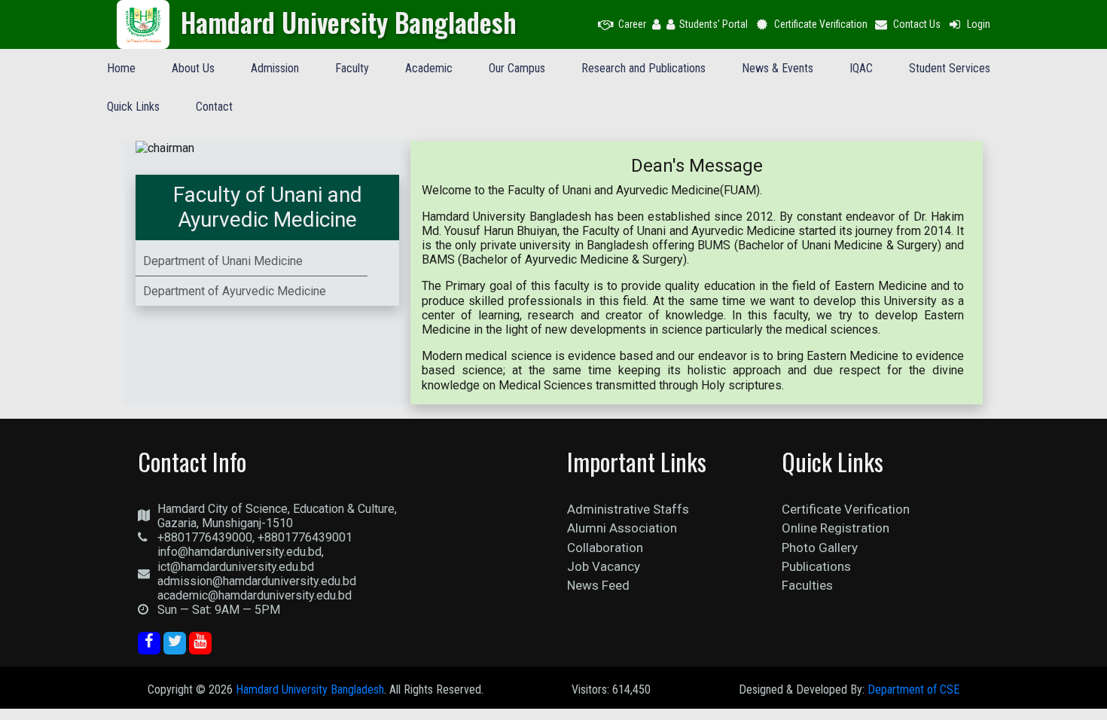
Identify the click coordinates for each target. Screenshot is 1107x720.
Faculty (352, 68)
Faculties (807, 585)
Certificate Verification (821, 24)
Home (121, 68)
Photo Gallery (820, 547)
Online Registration (835, 527)
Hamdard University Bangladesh (310, 689)
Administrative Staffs (628, 509)
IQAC (861, 68)
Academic (429, 68)
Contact (214, 106)
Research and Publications (643, 68)
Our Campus (517, 68)
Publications (816, 566)
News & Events (777, 68)
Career (632, 24)
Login (978, 24)
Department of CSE (913, 689)
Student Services (949, 68)
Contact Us (917, 24)
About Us (193, 68)
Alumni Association (622, 527)
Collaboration (605, 547)
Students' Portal (713, 24)
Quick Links (133, 106)
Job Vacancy (603, 566)
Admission (275, 68)
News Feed (598, 585)
